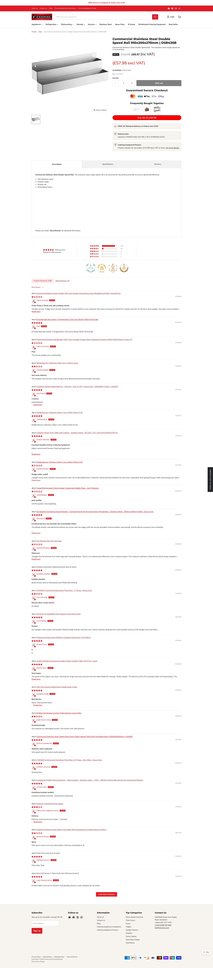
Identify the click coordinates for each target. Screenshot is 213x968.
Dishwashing (66, 24)
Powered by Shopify (38, 962)
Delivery (157, 164)
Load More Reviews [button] (106, 894)
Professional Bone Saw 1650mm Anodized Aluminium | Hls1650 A (64, 637)
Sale (40, 32)
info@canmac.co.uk (162, 928)
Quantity (115, 78)
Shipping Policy (59, 957)
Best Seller (173, 24)
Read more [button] (36, 311)
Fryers (128, 923)
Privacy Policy (36, 957)
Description (57, 164)
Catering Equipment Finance (87, 8)
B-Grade (131, 24)
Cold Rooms (130, 943)
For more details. (172, 148)
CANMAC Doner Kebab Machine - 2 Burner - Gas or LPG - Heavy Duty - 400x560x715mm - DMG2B (77, 386)
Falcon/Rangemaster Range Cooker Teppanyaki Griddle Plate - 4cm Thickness (68, 488)
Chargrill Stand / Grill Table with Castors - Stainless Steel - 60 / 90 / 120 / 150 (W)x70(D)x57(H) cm (77, 433)
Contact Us (43, 8)
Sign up (36, 930)
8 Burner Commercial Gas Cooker (50, 803)
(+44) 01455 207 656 (163, 925)
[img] (54, 250)
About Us (35, 8)
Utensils (80, 24)
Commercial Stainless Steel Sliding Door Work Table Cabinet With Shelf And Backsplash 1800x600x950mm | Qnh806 (84, 736)
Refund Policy (47, 957)
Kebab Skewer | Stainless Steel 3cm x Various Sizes (57, 363)
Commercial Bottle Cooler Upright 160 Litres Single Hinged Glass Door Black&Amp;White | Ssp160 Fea (78, 293)
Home (34, 32)
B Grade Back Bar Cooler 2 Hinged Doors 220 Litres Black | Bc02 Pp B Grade (67, 319)
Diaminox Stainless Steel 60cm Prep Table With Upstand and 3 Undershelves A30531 (71, 829)
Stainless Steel (105, 24)
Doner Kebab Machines (134, 917)
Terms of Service (72, 957)
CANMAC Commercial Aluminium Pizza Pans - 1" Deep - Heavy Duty (64, 590)
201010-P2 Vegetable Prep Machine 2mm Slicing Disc (59, 614)
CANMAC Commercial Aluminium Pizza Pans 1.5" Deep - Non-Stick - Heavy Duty (69, 760)
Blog (50, 8)
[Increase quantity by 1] (132, 83)
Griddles (129, 933)
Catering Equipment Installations (65, 8)
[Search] (155, 16)
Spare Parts (120, 24)
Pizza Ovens (130, 920)
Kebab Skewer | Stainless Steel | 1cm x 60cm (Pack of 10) (60, 412)
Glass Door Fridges (133, 939)
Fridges (128, 927)
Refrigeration (51, 24)
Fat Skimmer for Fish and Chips (49, 541)
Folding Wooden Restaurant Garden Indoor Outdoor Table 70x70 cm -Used (67, 661)
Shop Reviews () (62, 281)
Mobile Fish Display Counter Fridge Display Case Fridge (59, 713)
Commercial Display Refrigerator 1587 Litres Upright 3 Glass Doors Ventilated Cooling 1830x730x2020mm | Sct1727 (84, 339)
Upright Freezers (132, 930)
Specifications (107, 164)
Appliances (36, 24)
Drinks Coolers (131, 936)
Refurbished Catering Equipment (152, 24)
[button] (94, 246)
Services (91, 24)
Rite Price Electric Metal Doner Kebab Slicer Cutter (57, 687)
